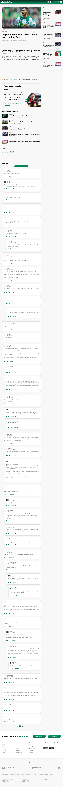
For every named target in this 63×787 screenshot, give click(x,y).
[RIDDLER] (7, 632)
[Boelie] (5, 207)
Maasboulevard (19, 752)
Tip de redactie (39, 736)
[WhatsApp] (11, 151)
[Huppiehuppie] (5, 676)
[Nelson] (7, 298)
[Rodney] (7, 378)
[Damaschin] (5, 602)
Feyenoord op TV (5, 780)
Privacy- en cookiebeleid (6, 774)
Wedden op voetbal (5, 781)
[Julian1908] (5, 705)
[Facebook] (8, 151)
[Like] (5, 176)
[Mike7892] (5, 716)
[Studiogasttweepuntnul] (5, 324)
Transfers (4, 744)
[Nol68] (7, 461)
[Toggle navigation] (61, 2)
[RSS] (43, 744)
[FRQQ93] (7, 231)
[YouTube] (55, 742)
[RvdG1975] (7, 367)
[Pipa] (7, 500)
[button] (23, 171)
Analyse (17, 744)
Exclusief (4, 748)
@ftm (5, 437)
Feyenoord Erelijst (46, 779)
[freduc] (5, 286)
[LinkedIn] (13, 151)
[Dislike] (7, 176)
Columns (17, 748)
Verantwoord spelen (28, 774)
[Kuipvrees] (7, 563)
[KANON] (7, 449)
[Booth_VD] (5, 346)
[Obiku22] (5, 397)
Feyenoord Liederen (25, 780)
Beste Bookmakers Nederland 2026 (8, 779)
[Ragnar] (5, 182)
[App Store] (52, 748)
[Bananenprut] (7, 511)
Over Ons (31, 750)
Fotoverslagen (32, 744)
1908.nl (6, 2)
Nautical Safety (24, 779)
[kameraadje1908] (9, 422)
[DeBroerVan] (5, 688)
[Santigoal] (5, 335)
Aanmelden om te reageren (21, 166)
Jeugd (3, 752)
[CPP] (9, 576)
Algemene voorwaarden (20, 774)
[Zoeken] (48, 2)
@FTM (5, 221)
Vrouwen (17, 746)
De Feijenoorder (32, 742)
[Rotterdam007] (7, 527)
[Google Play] (45, 748)
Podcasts (17, 750)
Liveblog (31, 752)
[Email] (6, 151)
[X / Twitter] (3, 151)
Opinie (3, 746)
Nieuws (3, 742)
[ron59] (5, 269)
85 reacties (15, 40)
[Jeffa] (5, 218)
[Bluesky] (50, 742)
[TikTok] (58, 742)
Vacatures (54, 736)
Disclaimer (13, 774)
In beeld (31, 746)
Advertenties (32, 748)
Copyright (34, 774)
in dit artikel (14, 79)
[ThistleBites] (5, 435)
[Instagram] (46, 742)
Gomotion (50, 774)
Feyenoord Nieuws (25, 781)
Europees (4, 750)
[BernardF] (5, 171)
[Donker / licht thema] (50, 2)
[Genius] (5, 619)
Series (17, 742)
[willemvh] (9, 309)
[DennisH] (5, 256)
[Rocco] (7, 195)
